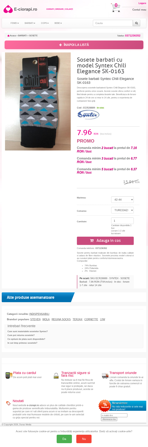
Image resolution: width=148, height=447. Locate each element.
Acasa (12, 35)
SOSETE (33, 35)
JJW (102, 319)
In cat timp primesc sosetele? (22, 343)
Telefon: (128, 35)
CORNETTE (91, 319)
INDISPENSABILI (39, 314)
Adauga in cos (108, 240)
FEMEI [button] (14, 23)
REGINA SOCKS (61, 319)
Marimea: (81, 198)
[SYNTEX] (88, 114)
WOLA (46, 319)
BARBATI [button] (29, 23)
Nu (84, 438)
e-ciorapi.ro (33, 405)
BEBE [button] (57, 23)
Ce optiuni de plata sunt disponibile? (26, 339)
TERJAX (77, 319)
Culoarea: (82, 211)
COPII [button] (44, 23)
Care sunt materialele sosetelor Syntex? (28, 331)
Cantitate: (82, 221)
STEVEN (35, 319)
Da (64, 438)
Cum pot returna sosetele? (21, 335)
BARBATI (22, 35)
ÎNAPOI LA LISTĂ (76, 44)
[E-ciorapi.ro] (8, 9)
